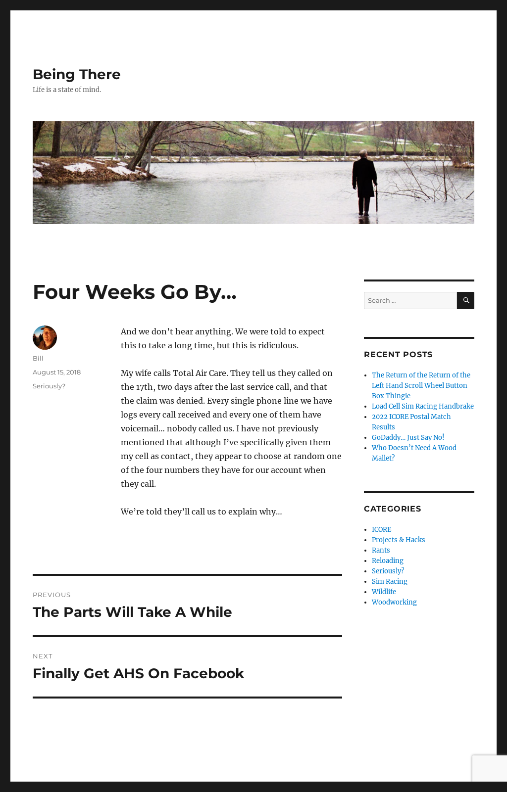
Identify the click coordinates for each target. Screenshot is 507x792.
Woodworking (394, 602)
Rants (381, 550)
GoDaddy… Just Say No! (408, 437)
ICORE (381, 529)
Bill (38, 358)
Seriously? (49, 386)
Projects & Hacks (398, 540)
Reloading (388, 561)
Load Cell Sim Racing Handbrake (423, 406)
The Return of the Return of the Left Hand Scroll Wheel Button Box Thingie (421, 385)
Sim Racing (389, 581)
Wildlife (384, 592)
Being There (77, 74)
